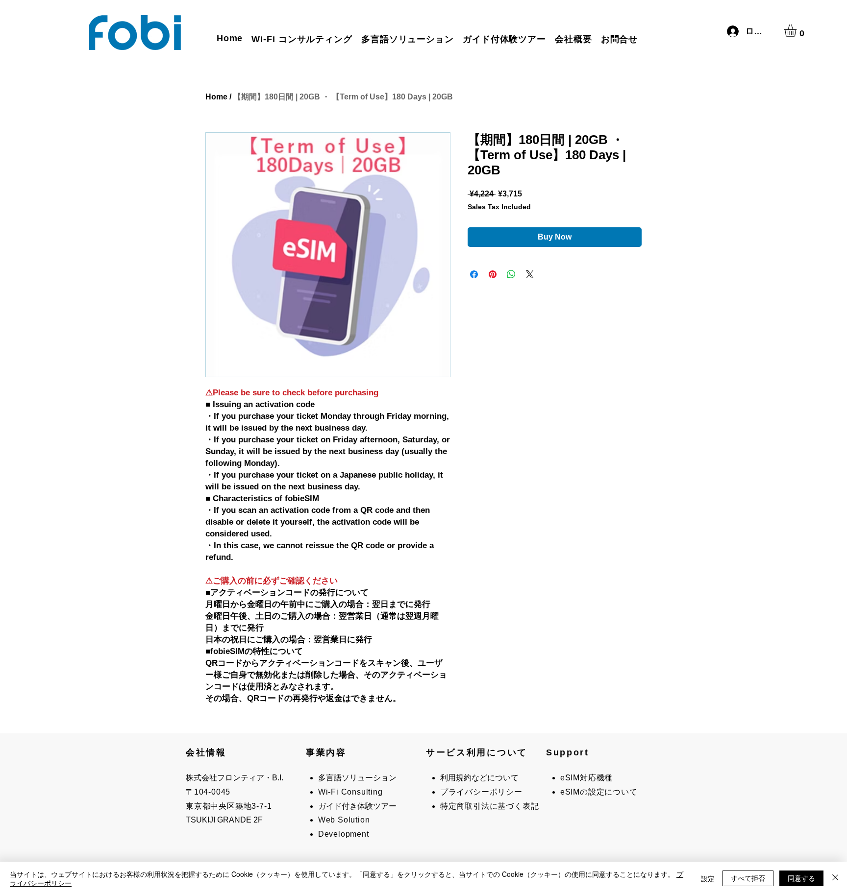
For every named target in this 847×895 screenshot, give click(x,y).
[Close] (835, 878)
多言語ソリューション (357, 778)
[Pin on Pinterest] (492, 274)
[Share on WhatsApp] (511, 274)
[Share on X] (530, 274)
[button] (797, 30)
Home (216, 97)
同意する (801, 878)
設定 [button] (708, 878)
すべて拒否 (748, 878)
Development (343, 834)
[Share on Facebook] (474, 274)
